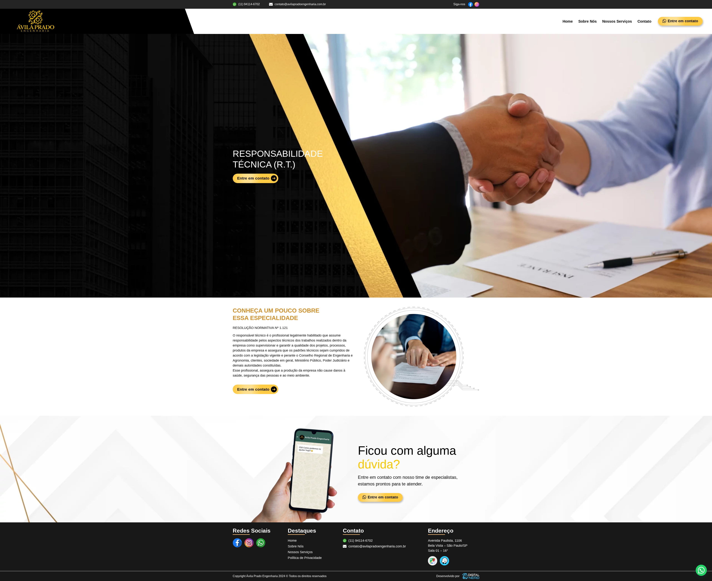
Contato (644, 21)
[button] (701, 570)
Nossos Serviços (617, 21)
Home (568, 21)
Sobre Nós (587, 21)
